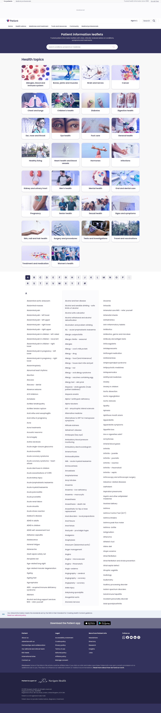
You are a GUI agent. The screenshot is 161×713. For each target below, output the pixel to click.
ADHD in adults (33, 520)
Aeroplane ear (33, 559)
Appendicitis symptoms (113, 425)
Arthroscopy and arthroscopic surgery (119, 477)
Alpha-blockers (71, 404)
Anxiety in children (110, 386)
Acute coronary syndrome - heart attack (41, 462)
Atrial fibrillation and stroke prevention (119, 561)
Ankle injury (69, 587)
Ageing (30, 573)
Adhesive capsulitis (35, 535)
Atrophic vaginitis (110, 570)
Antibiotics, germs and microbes (116, 334)
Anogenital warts (72, 597)
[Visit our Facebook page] (128, 637)
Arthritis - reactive (110, 463)
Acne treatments (34, 427)
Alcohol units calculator (75, 313)
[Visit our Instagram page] (139, 637)
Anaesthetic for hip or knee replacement (76, 510)
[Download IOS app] (90, 623)
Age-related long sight (36, 563)
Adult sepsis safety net (36, 554)
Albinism (30, 594)
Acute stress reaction (36, 511)
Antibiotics (107, 329)
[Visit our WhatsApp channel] (124, 637)
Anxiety (106, 382)
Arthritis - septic (110, 472)
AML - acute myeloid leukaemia (78, 461)
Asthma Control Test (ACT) (114, 513)
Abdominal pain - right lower (39, 324)
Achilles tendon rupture (36, 408)
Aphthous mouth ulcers (113, 415)
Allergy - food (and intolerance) (78, 358)
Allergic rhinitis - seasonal (76, 339)
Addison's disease (34, 516)
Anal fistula (69, 525)
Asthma (106, 508)
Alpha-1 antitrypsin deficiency (77, 399)
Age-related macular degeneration (41, 568)
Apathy (106, 405)
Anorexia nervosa (72, 602)
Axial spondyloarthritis (112, 603)
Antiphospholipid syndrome (114, 363)
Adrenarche (32, 549)
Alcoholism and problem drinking (79, 325)
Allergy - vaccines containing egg (79, 377)
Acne (29, 423)
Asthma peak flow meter (113, 522)
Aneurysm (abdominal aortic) (77, 545)
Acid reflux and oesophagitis (39, 413)
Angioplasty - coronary (75, 583)
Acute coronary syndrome (38, 456)
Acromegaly (32, 437)
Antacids (107, 305)
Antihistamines (109, 358)
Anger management (73, 549)
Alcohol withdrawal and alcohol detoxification (78, 318)
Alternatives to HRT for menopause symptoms (79, 419)
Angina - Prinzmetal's (74, 564)
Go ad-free (155, 1)
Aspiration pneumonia (112, 491)
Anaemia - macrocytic (74, 494)
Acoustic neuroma (34, 432)
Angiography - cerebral (75, 573)
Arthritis (106, 448)
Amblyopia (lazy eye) (74, 435)
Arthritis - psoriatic (111, 458)
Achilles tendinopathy (36, 404)
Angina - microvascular (75, 559)
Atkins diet (107, 546)
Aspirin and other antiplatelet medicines (115, 497)
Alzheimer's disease (73, 430)
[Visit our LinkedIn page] (135, 637)
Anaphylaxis (70, 540)
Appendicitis (108, 420)
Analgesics (69, 535)
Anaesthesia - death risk (75, 504)
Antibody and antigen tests (114, 339)
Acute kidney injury (34, 478)
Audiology (107, 575)
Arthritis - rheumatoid (112, 467)
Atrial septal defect (111, 565)
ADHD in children (33, 525)
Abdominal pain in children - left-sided (43, 334)
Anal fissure (70, 521)
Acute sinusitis (33, 506)
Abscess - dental (34, 384)
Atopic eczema (109, 551)
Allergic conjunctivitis (74, 334)
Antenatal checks (110, 315)
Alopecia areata (72, 394)
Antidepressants (110, 348)
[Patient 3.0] (12, 20)
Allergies (68, 344)
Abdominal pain (33, 310)
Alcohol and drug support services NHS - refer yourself (41, 600)
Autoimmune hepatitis (112, 594)
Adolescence (32, 540)
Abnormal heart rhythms (37, 370)
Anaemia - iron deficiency (76, 490)
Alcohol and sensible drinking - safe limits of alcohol (80, 306)
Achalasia (31, 399)
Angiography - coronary (75, 578)
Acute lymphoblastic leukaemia (40, 482)
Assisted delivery (110, 503)
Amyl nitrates (70, 480)
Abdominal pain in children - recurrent (43, 339)
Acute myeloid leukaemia (37, 487)
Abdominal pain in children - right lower (41, 345)
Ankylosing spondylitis (74, 592)
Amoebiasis (70, 471)
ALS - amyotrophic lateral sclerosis (79, 408)
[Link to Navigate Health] (52, 680)
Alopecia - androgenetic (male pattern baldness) (78, 388)
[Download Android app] (104, 623)
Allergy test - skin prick (74, 382)
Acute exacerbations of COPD (39, 473)
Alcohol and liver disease (75, 301)
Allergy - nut (70, 368)
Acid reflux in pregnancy (37, 418)
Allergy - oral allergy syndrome (78, 372)
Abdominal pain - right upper (39, 329)
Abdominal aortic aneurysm (38, 301)
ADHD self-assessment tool (38, 530)
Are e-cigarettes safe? (112, 434)
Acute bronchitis (33, 451)
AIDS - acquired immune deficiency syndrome (41, 588)
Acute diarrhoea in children (38, 468)
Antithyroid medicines (112, 377)
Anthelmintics (109, 320)
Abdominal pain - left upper (38, 320)
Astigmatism (108, 532)
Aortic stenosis (109, 401)
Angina (68, 554)
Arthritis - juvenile (110, 453)
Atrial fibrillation (109, 556)
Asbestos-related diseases (114, 482)
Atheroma (107, 537)
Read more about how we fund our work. (108, 668)
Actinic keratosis (34, 442)
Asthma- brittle (109, 527)
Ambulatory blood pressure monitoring (76, 440)
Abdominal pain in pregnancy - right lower (42, 359)
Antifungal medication (112, 353)
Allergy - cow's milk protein (76, 349)
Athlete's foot (108, 541)
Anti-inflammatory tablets (114, 324)
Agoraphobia (32, 582)
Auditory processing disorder (115, 584)
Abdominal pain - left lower (38, 315)
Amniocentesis (71, 466)
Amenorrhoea (71, 451)
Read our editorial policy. (16, 615)
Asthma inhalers (110, 518)
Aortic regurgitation (111, 396)
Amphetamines (71, 475)
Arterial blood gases (111, 444)
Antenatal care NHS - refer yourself (117, 310)
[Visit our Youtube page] (132, 637)
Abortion (30, 375)
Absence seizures (34, 389)
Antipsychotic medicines (113, 367)
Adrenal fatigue (33, 544)
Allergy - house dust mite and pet (79, 363)
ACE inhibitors (32, 394)
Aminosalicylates (72, 456)
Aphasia (106, 410)
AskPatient (107, 487)
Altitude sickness (72, 425)
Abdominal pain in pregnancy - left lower (41, 352)
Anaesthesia (70, 499)
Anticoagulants (109, 344)
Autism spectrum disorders (114, 589)
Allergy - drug (70, 353)
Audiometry (108, 580)
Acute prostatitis (34, 497)
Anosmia (107, 301)
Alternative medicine (73, 413)
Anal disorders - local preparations (79, 516)
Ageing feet (31, 578)
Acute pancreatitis (34, 492)
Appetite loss (108, 429)
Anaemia (69, 485)
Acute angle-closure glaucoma (40, 446)
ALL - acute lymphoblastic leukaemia (80, 330)
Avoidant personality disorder (115, 599)
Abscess (30, 380)
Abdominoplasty (34, 365)
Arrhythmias (108, 439)
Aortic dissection (110, 391)
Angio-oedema (71, 568)
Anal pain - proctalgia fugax (77, 530)
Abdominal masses (35, 305)
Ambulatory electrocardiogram (78, 447)
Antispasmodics (110, 372)
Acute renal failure (34, 501)
